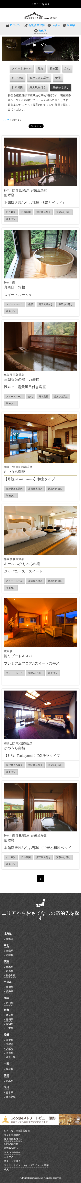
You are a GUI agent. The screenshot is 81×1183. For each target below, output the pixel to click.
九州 (6, 1087)
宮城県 (9, 955)
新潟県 (9, 987)
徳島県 (9, 1080)
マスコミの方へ (12, 1152)
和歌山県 (11, 1057)
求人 (6, 1169)
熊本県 (9, 1092)
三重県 (9, 1028)
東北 (6, 945)
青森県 (9, 950)
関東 (6, 961)
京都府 (9, 1044)
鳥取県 (9, 1069)
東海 (6, 1009)
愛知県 (9, 1023)
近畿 (6, 1034)
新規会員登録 (36, 25)
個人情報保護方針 (13, 1139)
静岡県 (9, 1019)
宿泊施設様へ (11, 1148)
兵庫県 (9, 1053)
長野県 (9, 991)
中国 (6, 1063)
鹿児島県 (11, 1097)
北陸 (6, 998)
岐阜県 (9, 1015)
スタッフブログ (12, 1161)
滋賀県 (9, 1040)
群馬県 (9, 971)
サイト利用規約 (12, 1135)
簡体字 (71, 25)
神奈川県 (11, 975)
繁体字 (42, 30)
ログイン (15, 25)
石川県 (9, 1003)
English (56, 25)
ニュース (8, 1156)
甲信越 (8, 981)
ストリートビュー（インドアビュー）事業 (26, 1165)
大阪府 (9, 1048)
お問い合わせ (11, 1143)
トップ (5, 120)
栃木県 (9, 966)
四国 (6, 1075)
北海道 (8, 933)
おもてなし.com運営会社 (17, 1130)
